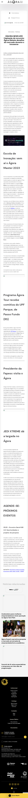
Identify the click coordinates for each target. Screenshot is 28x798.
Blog (14, 713)
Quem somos (14, 690)
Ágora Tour (14, 705)
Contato (14, 692)
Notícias (17, 32)
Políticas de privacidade (14, 723)
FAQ (14, 715)
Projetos (14, 695)
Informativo (11, 32)
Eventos (14, 706)
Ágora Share (14, 703)
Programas (14, 693)
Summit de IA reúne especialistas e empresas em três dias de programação (13, 666)
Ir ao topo (15, 788)
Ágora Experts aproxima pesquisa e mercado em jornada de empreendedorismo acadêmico (13, 641)
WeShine (13, 208)
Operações (14, 696)
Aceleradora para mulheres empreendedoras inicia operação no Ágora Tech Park (13, 616)
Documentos (14, 722)
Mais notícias (11, 589)
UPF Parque (13, 331)
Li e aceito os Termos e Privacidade (10, 741)
